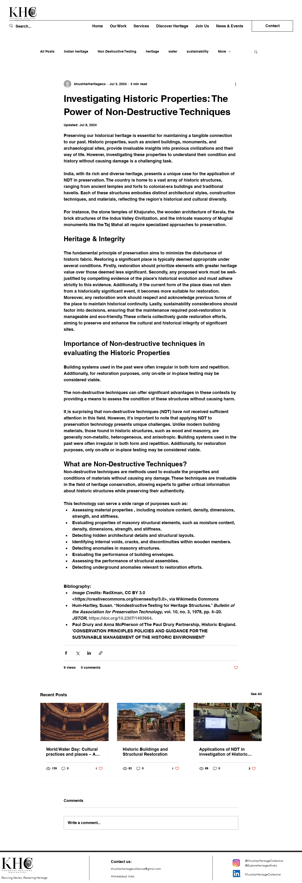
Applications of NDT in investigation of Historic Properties (223, 752)
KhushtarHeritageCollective (263, 874)
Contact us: (121, 861)
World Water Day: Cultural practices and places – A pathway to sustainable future (72, 752)
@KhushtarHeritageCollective (264, 860)
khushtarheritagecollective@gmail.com (136, 869)
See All (256, 694)
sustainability (198, 51)
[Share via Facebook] (66, 653)
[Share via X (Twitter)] (77, 653)
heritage (152, 51)
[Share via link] (100, 653)
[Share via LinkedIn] (89, 653)
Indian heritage (76, 51)
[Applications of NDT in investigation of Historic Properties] (227, 722)
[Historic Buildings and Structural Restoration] (151, 722)
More (222, 51)
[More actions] (235, 84)
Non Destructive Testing (117, 51)
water (172, 51)
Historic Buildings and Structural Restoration (145, 752)
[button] (172, 26)
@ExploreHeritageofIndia (261, 865)
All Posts (47, 51)
